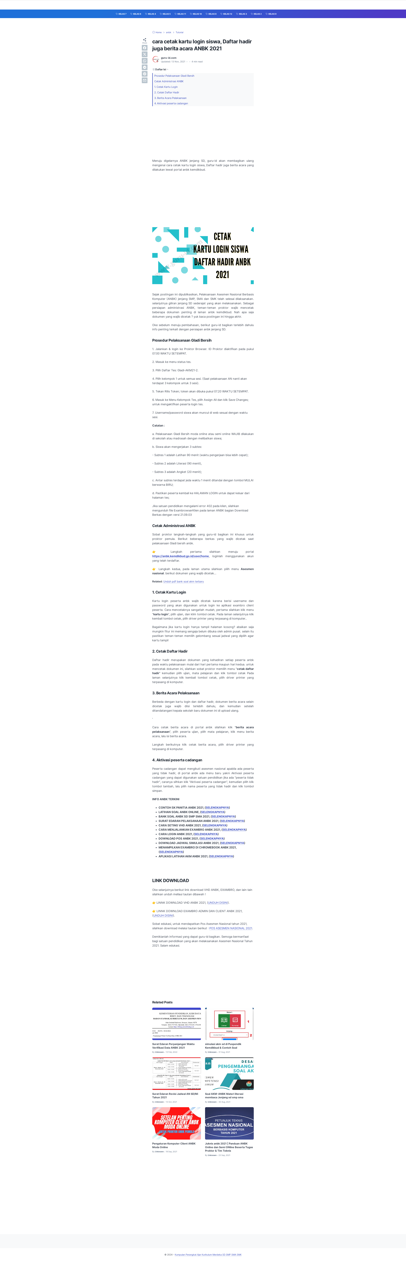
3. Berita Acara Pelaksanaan (170, 98)
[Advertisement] (203, 132)
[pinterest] (144, 74)
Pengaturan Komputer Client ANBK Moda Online (174, 1145)
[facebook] (144, 48)
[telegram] (144, 67)
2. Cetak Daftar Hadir (166, 92)
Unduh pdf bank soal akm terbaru (183, 581)
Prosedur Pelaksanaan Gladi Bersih (174, 75)
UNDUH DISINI (218, 902)
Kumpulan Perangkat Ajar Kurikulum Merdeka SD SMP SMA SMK (208, 1254)
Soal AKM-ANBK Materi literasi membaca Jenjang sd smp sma (224, 1095)
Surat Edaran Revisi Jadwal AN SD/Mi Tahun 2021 (175, 1095)
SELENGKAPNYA (217, 807)
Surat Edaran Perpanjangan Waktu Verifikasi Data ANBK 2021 (173, 1045)
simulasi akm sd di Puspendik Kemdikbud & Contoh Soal (223, 1045)
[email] (144, 80)
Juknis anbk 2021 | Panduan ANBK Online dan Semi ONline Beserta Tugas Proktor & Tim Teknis (229, 1147)
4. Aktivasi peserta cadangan (171, 103)
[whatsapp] (144, 61)
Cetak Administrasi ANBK (168, 81)
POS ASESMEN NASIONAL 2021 (230, 928)
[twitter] (144, 54)
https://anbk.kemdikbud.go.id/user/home (180, 556)
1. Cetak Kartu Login (166, 86)
